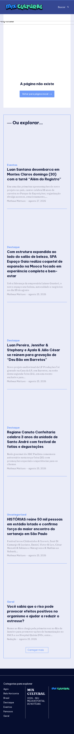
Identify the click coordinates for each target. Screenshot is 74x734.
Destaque (13, 247)
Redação (11, 639)
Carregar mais (36, 650)
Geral (10, 601)
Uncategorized (16, 514)
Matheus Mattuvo (16, 201)
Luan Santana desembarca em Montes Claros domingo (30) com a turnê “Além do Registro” (34, 174)
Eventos (12, 165)
